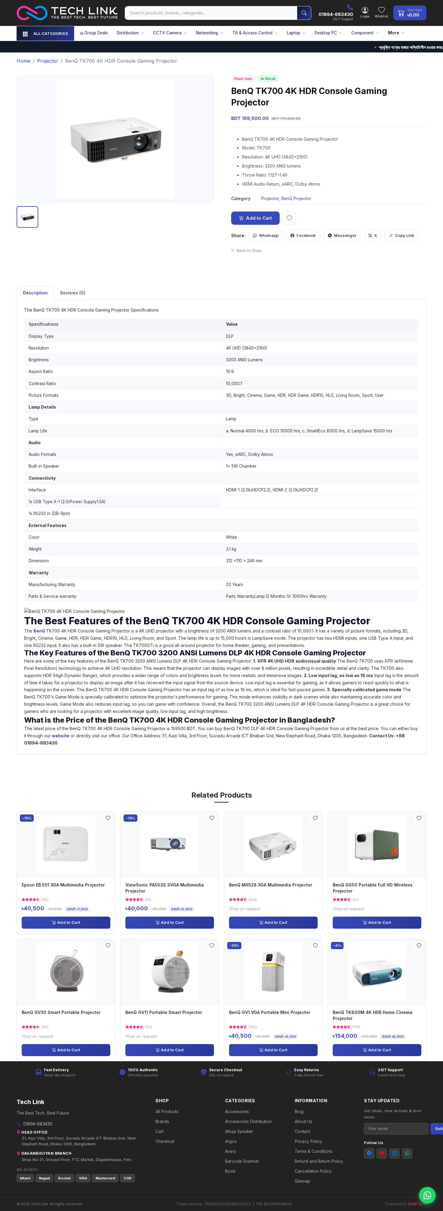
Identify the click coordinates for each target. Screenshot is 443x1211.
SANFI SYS (417, 1204)
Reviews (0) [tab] (72, 292)
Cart (160, 1131)
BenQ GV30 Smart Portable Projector (61, 1012)
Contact (302, 1131)
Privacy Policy (308, 1141)
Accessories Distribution (248, 1121)
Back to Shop (249, 250)
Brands (162, 1121)
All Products (167, 1111)
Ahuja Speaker (239, 1131)
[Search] (304, 13)
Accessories (237, 1111)
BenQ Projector (296, 198)
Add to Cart (259, 218)
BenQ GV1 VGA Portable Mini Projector (269, 1012)
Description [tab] (35, 292)
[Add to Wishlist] (108, 819)
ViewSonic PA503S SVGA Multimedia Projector (164, 887)
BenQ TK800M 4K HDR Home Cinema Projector (372, 1015)
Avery (230, 1151)
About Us (303, 1121)
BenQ (39, 630)
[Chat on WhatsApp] (427, 1195)
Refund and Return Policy (319, 1161)
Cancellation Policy (313, 1171)
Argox (231, 1141)
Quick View (68, 844)
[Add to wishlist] (289, 218)
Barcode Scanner (242, 1161)
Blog (299, 1111)
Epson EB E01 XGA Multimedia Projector (63, 884)
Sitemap (302, 1181)
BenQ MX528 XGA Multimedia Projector (270, 884)
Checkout (165, 1141)
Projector (270, 198)
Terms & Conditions (313, 1151)
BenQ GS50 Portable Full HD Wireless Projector (373, 887)
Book (230, 1171)
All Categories (50, 33)
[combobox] (211, 13)
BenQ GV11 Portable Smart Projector (163, 1012)
